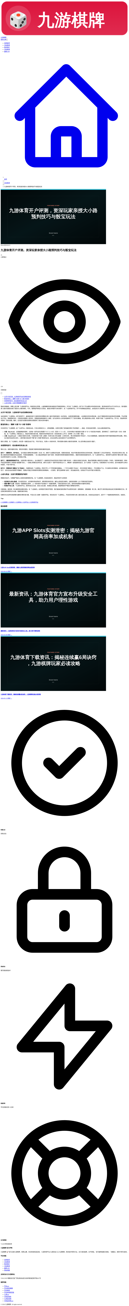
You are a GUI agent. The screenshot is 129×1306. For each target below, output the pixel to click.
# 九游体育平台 (33, 502)
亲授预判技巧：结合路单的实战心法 (15, 401)
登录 (2, 39)
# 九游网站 (17, 502)
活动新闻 (7, 45)
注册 (5, 39)
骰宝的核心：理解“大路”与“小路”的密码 (16, 399)
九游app (6, 1294)
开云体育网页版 (9, 1292)
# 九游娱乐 (10, 502)
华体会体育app (8, 1301)
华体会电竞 (7, 1296)
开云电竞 (7, 1290)
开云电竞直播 (8, 1288)
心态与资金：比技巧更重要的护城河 (15, 403)
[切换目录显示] (1, 393)
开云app (6, 1286)
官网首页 (7, 43)
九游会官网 (7, 1299)
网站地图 (7, 1270)
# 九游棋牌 (4, 502)
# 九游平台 (24, 502)
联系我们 (7, 47)
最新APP (7, 51)
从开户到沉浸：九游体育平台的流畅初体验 (17, 396)
